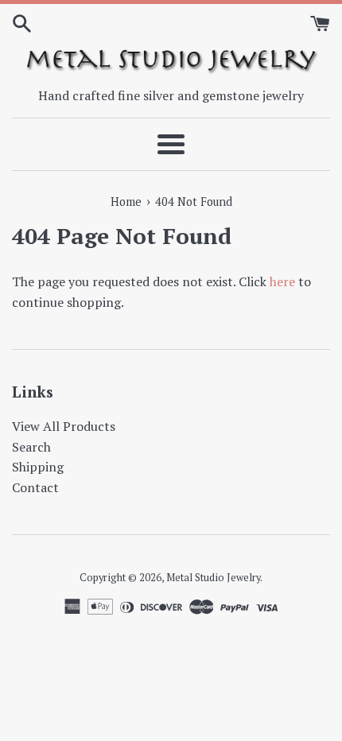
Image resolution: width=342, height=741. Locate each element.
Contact (35, 487)
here (282, 281)
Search (31, 447)
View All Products (63, 426)
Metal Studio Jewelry (213, 577)
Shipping (38, 466)
